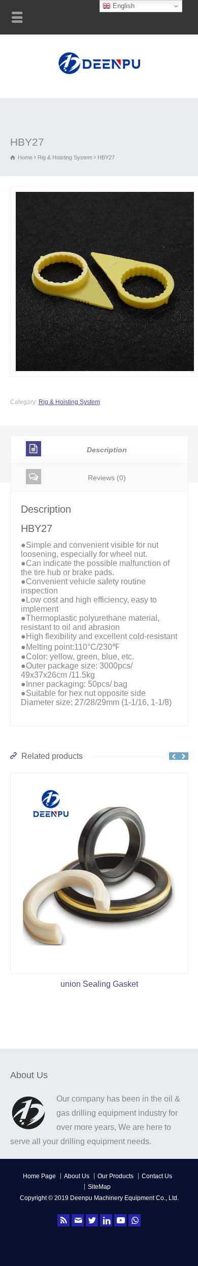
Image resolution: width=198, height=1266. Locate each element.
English (123, 6)
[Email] (78, 1220)
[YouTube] (120, 1220)
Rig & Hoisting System (65, 157)
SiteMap (99, 1186)
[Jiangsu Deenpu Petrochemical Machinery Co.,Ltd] (99, 75)
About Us (76, 1176)
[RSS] (63, 1220)
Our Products (115, 1176)
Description (107, 450)
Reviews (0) (107, 478)
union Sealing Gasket (99, 984)
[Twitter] (92, 1220)
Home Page (39, 1176)
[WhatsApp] (134, 1220)
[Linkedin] (106, 1220)
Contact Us (157, 1176)
